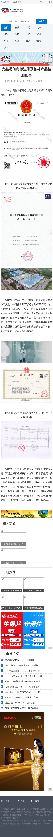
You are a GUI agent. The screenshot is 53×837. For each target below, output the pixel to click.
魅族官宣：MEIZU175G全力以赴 (20, 703)
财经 (27, 27)
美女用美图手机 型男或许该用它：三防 (22, 692)
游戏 (17, 41)
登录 (42, 2)
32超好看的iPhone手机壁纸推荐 (19, 660)
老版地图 (35, 801)
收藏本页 (17, 2)
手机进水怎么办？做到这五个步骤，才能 (23, 676)
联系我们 (20, 801)
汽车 (38, 27)
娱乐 (6, 34)
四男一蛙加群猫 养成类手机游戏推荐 (21, 708)
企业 (6, 41)
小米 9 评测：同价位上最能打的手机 (21, 665)
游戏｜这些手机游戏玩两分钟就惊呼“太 (22, 681)
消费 (38, 41)
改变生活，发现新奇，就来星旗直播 (21, 697)
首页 (6, 27)
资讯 (17, 27)
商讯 (27, 41)
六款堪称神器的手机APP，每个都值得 (22, 687)
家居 (38, 34)
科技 (17, 34)
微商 (6, 47)
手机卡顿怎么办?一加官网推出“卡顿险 (22, 671)
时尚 (27, 34)
